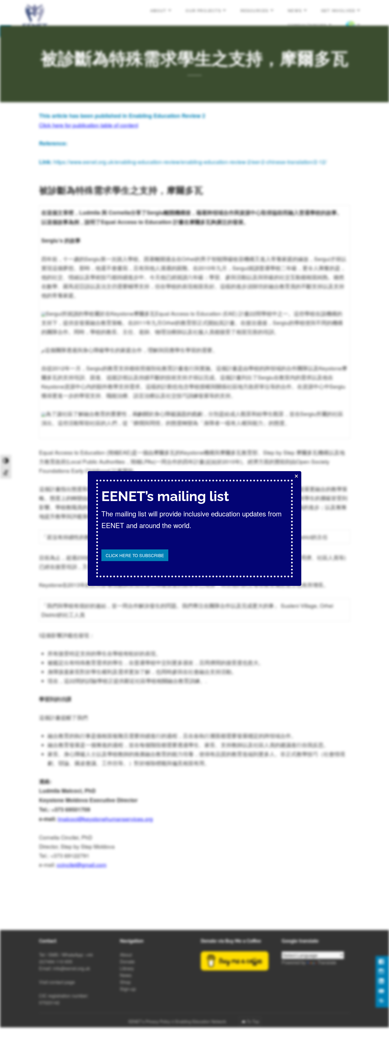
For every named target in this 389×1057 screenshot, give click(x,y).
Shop (125, 982)
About (158, 11)
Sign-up (128, 989)
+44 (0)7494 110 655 (66, 958)
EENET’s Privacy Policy (149, 1021)
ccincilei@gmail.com (82, 864)
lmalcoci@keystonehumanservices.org (105, 818)
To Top (253, 1021)
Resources (255, 11)
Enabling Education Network (201, 1021)
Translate (327, 962)
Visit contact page (57, 982)
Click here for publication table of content (88, 125)
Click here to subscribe (135, 555)
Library (127, 968)
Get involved (338, 11)
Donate (127, 961)
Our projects (203, 11)
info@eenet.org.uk (71, 968)
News (295, 11)
